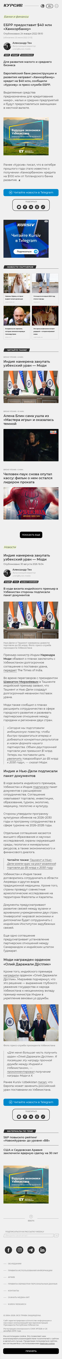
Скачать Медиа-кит (18, 1297)
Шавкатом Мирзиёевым (21, 682)
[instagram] (19, 1250)
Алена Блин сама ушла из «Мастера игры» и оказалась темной (28, 420)
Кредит (15, 55)
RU (49, 6)
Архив (11, 1277)
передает (10, 670)
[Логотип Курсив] (13, 5)
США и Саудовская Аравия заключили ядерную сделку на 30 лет (30, 1151)
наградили (11, 975)
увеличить (14, 758)
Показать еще (31, 534)
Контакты (13, 1291)
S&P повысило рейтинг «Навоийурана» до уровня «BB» (26, 1139)
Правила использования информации (30, 1271)
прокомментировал (20, 1071)
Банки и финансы (16, 16)
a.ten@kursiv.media (21, 49)
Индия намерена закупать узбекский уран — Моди (26, 364)
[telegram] (31, 1250)
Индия (8, 582)
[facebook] (8, 1250)
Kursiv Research (17, 1304)
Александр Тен (22, 43)
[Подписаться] (56, 1235)
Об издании (14, 1264)
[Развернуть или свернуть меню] (57, 6)
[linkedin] (42, 1250)
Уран (16, 582)
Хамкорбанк (27, 55)
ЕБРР (7, 55)
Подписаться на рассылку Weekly (24, 1232)
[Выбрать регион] (43, 6)
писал (42, 1082)
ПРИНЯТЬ (31, 1351)
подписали (41, 787)
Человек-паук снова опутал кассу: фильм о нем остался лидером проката (28, 478)
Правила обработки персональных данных (32, 1284)
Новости (10, 547)
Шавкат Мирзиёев (29, 582)
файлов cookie (47, 1343)
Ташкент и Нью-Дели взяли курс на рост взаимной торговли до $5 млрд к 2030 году (31, 863)
